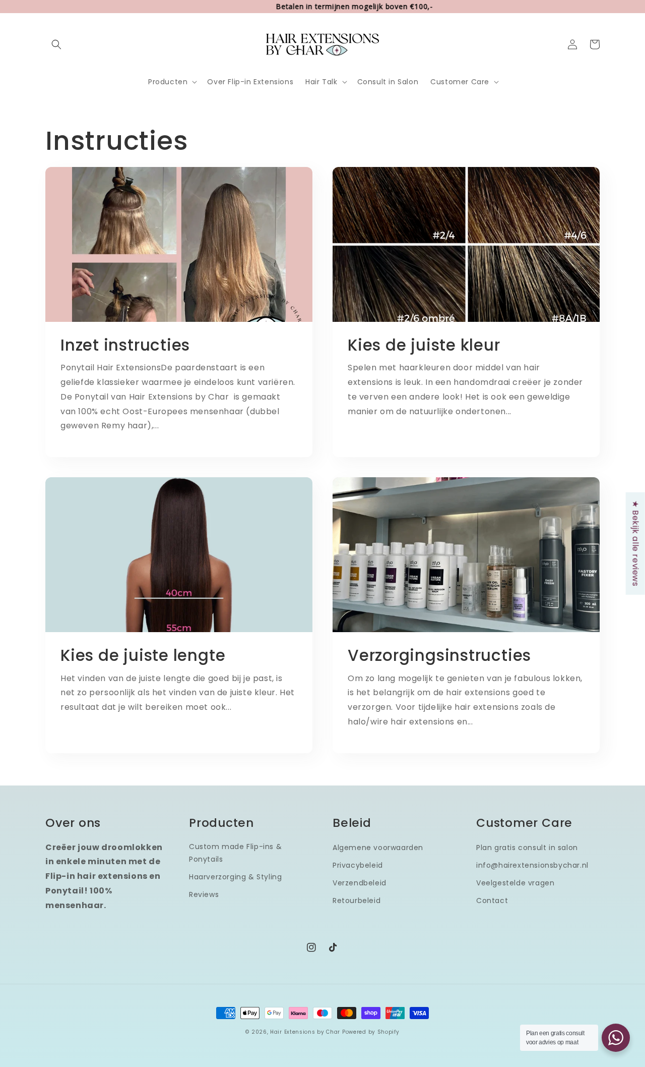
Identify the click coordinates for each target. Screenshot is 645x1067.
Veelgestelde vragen (515, 883)
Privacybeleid (358, 865)
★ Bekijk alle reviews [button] (635, 543)
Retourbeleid (356, 900)
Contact (492, 900)
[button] (56, 44)
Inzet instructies (125, 345)
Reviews (204, 894)
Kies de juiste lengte (142, 655)
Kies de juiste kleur (424, 345)
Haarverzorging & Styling (235, 877)
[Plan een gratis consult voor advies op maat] (616, 1038)
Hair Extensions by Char (305, 1032)
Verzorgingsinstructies (439, 655)
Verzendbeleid (359, 883)
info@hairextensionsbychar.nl (532, 865)
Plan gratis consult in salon (527, 848)
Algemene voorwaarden (378, 848)
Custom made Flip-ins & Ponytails (235, 852)
